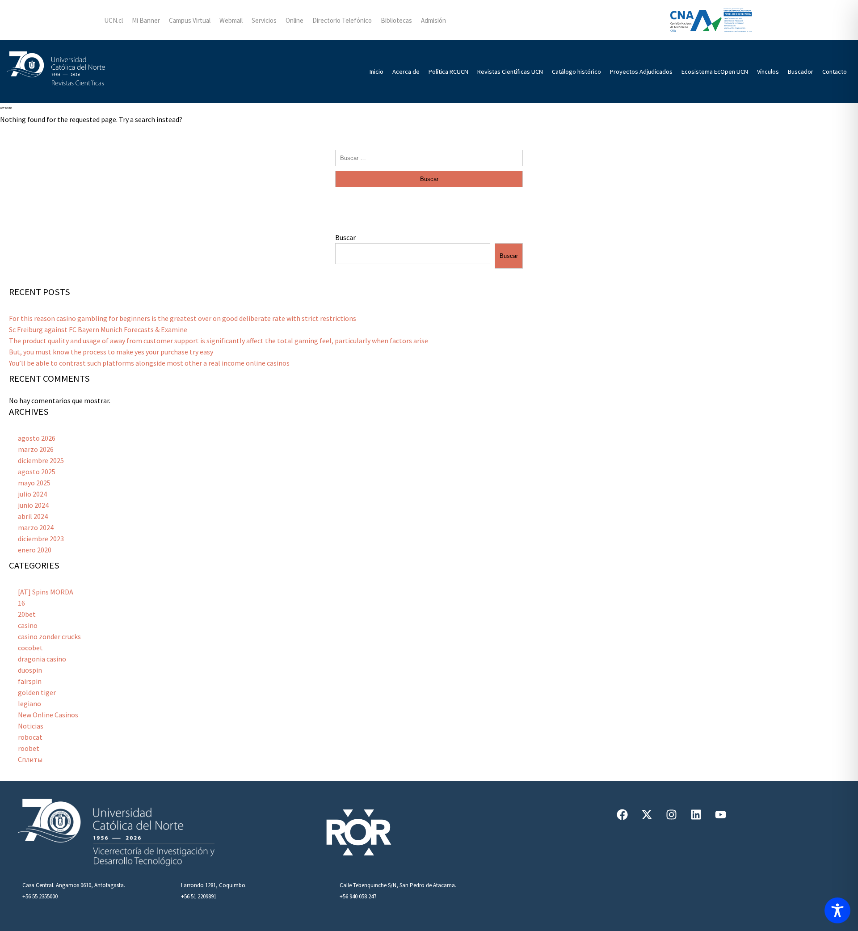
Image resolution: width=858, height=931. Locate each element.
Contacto (834, 71)
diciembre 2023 (41, 538)
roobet (28, 748)
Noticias (30, 725)
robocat (30, 737)
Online (294, 20)
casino (28, 625)
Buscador (800, 71)
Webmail (231, 20)
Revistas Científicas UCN (510, 71)
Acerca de (406, 71)
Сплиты (30, 759)
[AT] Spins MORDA (45, 591)
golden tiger (37, 692)
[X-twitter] (647, 814)
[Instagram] (671, 814)
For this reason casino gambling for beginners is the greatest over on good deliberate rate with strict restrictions (182, 318)
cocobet (30, 647)
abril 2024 (33, 516)
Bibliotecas (396, 20)
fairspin (30, 681)
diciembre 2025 (41, 460)
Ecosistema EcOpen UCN (714, 71)
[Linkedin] (696, 814)
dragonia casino (42, 658)
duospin (30, 670)
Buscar (345, 237)
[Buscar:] (429, 157)
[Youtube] (721, 814)
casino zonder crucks (49, 636)
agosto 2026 (36, 438)
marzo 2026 (36, 449)
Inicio (376, 71)
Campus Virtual (189, 20)
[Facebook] (622, 814)
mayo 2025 (34, 482)
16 (21, 602)
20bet (27, 614)
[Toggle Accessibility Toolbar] (837, 910)
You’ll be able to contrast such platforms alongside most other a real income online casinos (149, 362)
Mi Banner (146, 20)
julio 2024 (32, 493)
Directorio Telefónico (342, 20)
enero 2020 (34, 549)
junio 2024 (33, 505)
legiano (29, 703)
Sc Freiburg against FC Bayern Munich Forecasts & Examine (98, 329)
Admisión (433, 20)
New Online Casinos (48, 714)
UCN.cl (113, 20)
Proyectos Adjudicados (641, 71)
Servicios (264, 20)
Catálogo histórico (576, 71)
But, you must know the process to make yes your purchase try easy (111, 351)
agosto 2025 (36, 471)
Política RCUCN (448, 71)
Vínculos (768, 71)
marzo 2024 (36, 527)
